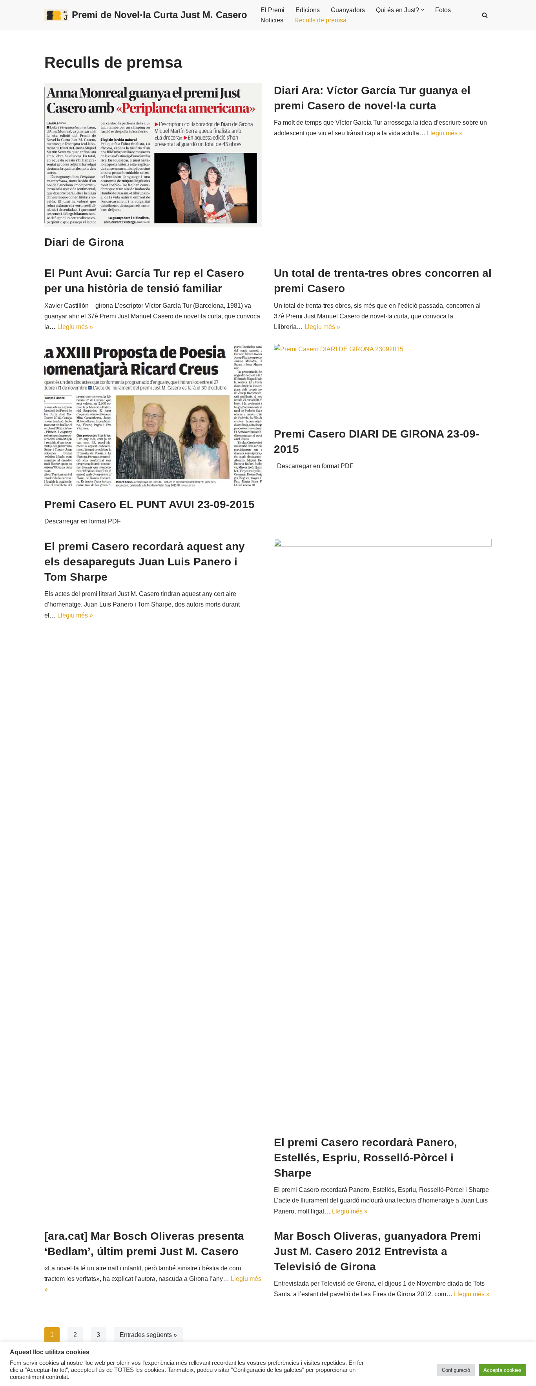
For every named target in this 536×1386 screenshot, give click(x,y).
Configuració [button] (456, 1370)
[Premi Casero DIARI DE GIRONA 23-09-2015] (383, 381)
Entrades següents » (148, 1335)
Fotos (443, 10)
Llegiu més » (445, 133)
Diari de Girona (84, 242)
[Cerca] (485, 15)
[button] (422, 9)
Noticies (272, 20)
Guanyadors (348, 10)
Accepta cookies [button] (502, 1370)
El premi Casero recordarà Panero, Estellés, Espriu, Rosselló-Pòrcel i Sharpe (365, 1157)
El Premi (272, 10)
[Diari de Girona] (153, 155)
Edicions (307, 10)
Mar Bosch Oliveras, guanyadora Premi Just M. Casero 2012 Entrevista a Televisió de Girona (377, 1251)
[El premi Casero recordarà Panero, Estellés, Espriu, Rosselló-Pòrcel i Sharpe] (383, 833)
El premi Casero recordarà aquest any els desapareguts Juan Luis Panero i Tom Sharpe (144, 561)
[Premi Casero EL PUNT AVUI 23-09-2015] (153, 416)
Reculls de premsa (320, 20)
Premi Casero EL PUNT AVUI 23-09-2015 (149, 504)
